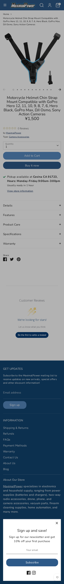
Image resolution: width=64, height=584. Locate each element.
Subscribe (32, 562)
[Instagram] (34, 573)
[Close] (56, 523)
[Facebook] (28, 573)
